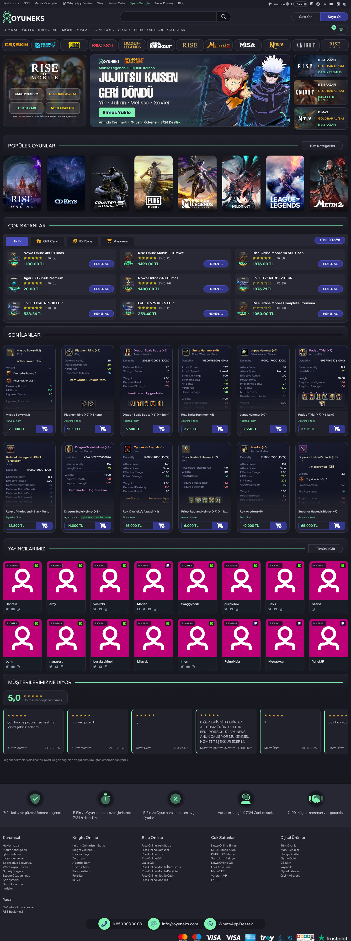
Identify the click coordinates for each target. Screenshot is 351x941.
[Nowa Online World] (276, 45)
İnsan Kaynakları (14, 858)
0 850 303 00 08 (127, 923)
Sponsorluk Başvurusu (17, 862)
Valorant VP (219, 875)
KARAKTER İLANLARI (326, 98)
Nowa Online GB (222, 862)
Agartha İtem (81, 862)
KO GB (76, 880)
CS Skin (286, 862)
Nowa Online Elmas (224, 845)
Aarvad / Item (13, 420)
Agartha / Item (72, 420)
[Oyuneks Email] (154, 923)
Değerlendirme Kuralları (19, 907)
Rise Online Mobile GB (156, 880)
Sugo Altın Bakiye (223, 858)
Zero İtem (78, 858)
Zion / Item (129, 517)
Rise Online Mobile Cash (158, 875)
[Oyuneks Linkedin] (338, 4)
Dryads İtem (80, 867)
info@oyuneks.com (180, 923)
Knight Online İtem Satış (88, 845)
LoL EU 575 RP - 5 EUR (156, 303)
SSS (27, 3)
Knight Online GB (84, 850)
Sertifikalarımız (13, 884)
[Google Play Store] (88, 769)
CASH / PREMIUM (330, 72)
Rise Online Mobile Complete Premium (284, 303)
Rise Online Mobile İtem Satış (161, 867)
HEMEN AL (101, 264)
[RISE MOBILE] (334, 45)
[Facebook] (138, 609)
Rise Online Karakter (155, 850)
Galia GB (148, 862)
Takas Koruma (163, 3)
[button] (290, 4)
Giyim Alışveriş (290, 875)
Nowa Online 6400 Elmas (158, 278)
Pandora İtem (81, 871)
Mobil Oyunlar (290, 850)
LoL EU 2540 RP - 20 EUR (272, 278)
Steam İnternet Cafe (111, 3)
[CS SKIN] (16, 45)
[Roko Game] (228, 769)
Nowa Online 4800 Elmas (44, 253)
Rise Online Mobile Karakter (160, 871)
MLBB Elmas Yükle (223, 850)
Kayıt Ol (334, 17)
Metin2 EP (218, 871)
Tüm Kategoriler (322, 146)
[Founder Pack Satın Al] (247, 45)
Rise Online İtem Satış (156, 845)
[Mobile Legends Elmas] (45, 45)
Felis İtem (78, 875)
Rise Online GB (152, 858)
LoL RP (215, 880)
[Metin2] (218, 45)
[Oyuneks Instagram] (344, 4)
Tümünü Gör (325, 549)
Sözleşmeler (11, 880)
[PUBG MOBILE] (74, 45)
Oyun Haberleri (291, 871)
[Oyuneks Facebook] (318, 4)
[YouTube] (13, 609)
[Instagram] (18, 609)
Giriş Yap (306, 17)
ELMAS (323, 112)
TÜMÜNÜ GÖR (330, 240)
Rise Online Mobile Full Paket (161, 253)
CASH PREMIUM (26, 94)
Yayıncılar (287, 867)
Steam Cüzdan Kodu (16, 875)
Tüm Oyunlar (289, 845)
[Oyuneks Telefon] (104, 923)
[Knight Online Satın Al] (305, 45)
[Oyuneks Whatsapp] (210, 923)
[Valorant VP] (103, 45)
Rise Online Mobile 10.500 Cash (278, 253)
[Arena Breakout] (161, 45)
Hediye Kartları (290, 854)
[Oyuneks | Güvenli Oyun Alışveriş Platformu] (23, 16)
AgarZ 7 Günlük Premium (43, 278)
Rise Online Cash (153, 854)
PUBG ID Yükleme (223, 854)
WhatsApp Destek (79, 3)
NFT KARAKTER (62, 108)
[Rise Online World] (189, 45)
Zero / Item (246, 517)
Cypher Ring (80, 854)
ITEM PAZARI (26, 108)
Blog (181, 3)
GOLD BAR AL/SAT (63, 94)
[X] (7, 609)
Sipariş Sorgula (139, 3)
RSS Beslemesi (13, 911)
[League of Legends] (132, 45)
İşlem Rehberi (12, 854)
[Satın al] (44, 429)
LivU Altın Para (221, 867)
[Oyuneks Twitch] (311, 4)
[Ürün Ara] (223, 16)
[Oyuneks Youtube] (331, 4)
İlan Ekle (279, 4)
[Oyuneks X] (324, 4)
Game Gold (288, 858)
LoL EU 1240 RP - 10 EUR (43, 303)
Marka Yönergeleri (46, 3)
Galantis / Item (306, 517)
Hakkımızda (11, 3)
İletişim (8, 888)
